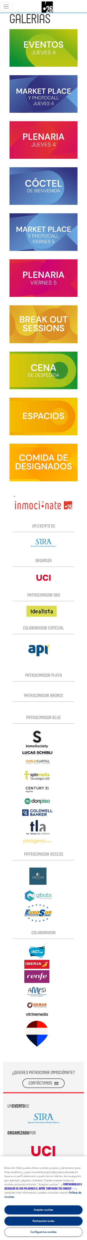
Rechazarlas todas (43, 1221)
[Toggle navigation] (6, 6)
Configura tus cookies (43, 1232)
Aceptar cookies (43, 1210)
